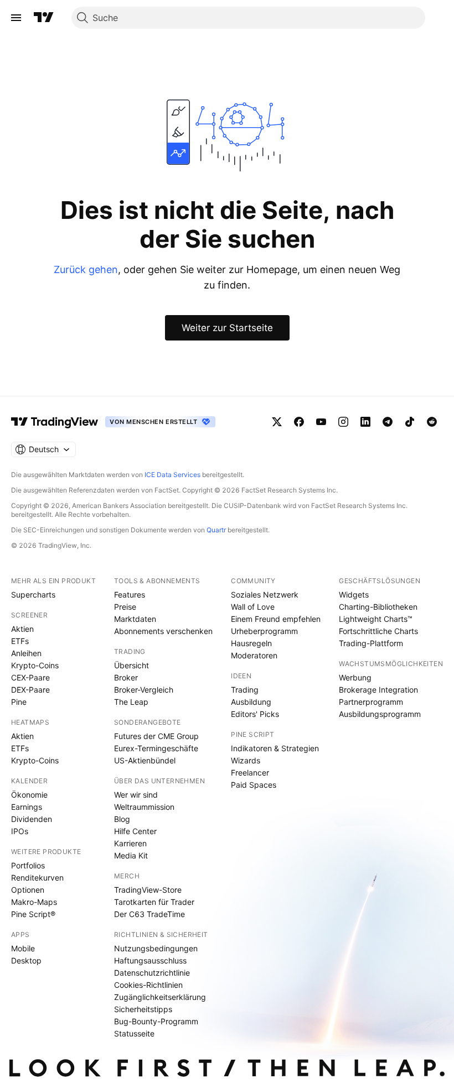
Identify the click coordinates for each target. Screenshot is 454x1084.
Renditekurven (37, 877)
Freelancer (250, 772)
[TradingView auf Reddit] (432, 422)
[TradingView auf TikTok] (409, 422)
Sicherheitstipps (143, 1009)
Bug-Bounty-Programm (156, 1021)
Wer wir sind (136, 794)
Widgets (354, 594)
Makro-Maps (34, 902)
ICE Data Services (172, 474)
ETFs (20, 641)
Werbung (355, 677)
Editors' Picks (255, 714)
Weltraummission (144, 806)
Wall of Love (253, 606)
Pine (19, 701)
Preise (125, 606)
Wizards (245, 760)
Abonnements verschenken (163, 631)
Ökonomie (29, 794)
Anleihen (26, 653)
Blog (122, 819)
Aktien (22, 628)
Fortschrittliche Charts (378, 631)
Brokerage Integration (378, 689)
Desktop (26, 960)
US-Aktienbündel (145, 760)
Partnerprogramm (371, 701)
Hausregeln (251, 643)
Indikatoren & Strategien (275, 748)
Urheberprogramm (264, 631)
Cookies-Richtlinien (148, 984)
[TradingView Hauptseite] (44, 17)
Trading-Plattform (371, 643)
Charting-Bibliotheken (378, 606)
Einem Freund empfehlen (276, 619)
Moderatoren (254, 655)
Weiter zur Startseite (227, 327)
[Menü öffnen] (16, 18)
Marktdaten (135, 619)
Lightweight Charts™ (375, 619)
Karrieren (130, 843)
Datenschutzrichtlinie (152, 972)
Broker (126, 677)
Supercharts (33, 594)
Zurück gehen (86, 269)
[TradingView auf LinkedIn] (365, 422)
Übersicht (131, 665)
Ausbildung (251, 701)
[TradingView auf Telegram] (387, 422)
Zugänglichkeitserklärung (160, 997)
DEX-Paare (30, 689)
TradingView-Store (148, 889)
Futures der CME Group (156, 736)
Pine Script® (33, 914)
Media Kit (131, 855)
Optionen (27, 889)
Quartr (216, 530)
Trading (245, 689)
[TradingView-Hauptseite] (55, 422)
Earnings (26, 806)
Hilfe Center (135, 831)
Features (129, 594)
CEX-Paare (30, 677)
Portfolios (28, 865)
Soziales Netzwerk (264, 594)
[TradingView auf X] (277, 422)
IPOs (19, 831)
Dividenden (31, 819)
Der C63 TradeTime (149, 914)
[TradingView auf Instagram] (343, 422)
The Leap (131, 701)
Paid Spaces (253, 784)
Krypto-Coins (35, 665)
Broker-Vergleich (143, 689)
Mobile (23, 948)
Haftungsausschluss (150, 960)
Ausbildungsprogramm (380, 714)
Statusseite (134, 1033)
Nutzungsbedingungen (156, 948)
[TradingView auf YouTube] (321, 422)
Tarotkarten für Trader (154, 902)
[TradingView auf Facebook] (299, 422)
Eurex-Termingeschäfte (156, 748)
